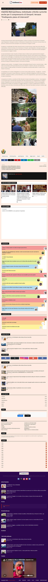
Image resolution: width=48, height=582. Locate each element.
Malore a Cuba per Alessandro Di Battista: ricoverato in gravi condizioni (13, 291)
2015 (24, 459)
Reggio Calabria (32, 156)
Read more (3, 249)
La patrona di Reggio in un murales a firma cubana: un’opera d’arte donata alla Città (15, 266)
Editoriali (24, 398)
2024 (24, 446)
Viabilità (43, 156)
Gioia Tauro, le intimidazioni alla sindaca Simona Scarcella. (19, 337)
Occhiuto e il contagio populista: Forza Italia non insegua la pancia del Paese (14, 247)
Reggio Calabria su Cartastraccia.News (31, 429)
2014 (24, 461)
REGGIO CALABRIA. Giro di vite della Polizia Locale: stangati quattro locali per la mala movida (26, 382)
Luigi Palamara (5, 19)
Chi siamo (37, 580)
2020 (24, 454)
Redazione (42, 2)
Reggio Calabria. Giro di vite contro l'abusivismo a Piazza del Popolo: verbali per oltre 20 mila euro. (18, 308)
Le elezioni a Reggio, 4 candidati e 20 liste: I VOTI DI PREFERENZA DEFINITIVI (22, 525)
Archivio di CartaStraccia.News (6, 422)
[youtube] (33, 358)
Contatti (33, 2)
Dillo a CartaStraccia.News (6, 424)
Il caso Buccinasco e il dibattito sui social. (8, 300)
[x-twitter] (14, 358)
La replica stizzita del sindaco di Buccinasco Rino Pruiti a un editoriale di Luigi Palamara (16, 304)
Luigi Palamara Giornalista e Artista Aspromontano (10, 428)
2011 (24, 467)
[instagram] (24, 358)
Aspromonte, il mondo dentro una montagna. (9, 322)
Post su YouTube (4, 429)
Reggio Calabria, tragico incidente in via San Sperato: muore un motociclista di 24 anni (25, 519)
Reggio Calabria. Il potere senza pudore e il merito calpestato (39, 194)
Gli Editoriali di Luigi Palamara (30, 424)
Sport (24, 404)
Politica (27, 156)
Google (2, 425)
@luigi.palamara (6, 505)
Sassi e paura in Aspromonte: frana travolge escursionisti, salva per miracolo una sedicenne (26, 376)
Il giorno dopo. (4, 279)
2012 (24, 465)
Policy (33, 580)
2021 (24, 452)
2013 (24, 463)
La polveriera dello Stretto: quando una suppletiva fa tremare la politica (13, 283)
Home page (4, 8)
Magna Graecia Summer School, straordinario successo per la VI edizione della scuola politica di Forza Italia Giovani (26, 491)
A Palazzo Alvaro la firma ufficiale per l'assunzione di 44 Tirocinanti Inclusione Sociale (8, 195)
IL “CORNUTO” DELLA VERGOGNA (7, 257)
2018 (24, 457)
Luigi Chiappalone (21, 156)
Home (20, 580)
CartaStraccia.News (43, 580)
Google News (26, 425)
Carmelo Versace (10, 8)
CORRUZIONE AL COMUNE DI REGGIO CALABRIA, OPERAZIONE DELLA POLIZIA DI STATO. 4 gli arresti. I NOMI (25, 514)
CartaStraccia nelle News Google (30, 422)
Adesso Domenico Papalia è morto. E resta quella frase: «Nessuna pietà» (22, 348)
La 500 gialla (4, 318)
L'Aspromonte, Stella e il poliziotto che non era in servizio (19, 387)
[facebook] (5, 358)
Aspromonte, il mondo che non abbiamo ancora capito (10, 326)
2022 (24, 450)
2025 (24, 444)
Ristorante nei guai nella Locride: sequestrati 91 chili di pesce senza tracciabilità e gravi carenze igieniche (19, 274)
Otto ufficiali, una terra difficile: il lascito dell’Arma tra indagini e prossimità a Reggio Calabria (17, 287)
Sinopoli (38, 156)
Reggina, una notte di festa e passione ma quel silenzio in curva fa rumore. (14, 295)
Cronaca (24, 396)
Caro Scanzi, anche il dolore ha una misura (9, 270)
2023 (24, 448)
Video (24, 405)
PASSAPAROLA (26, 428)
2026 (24, 443)
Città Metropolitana (13, 156)
